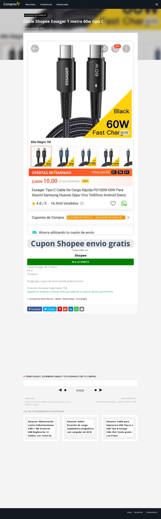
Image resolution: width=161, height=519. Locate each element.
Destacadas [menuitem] (62, 4)
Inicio (129, 512)
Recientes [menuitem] (30, 4)
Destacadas (68, 298)
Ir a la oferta (80, 261)
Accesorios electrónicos (41, 298)
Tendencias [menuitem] (46, 4)
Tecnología (81, 298)
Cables (57, 298)
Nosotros (138, 512)
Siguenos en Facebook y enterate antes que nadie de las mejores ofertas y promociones (70, 291)
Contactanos (151, 512)
